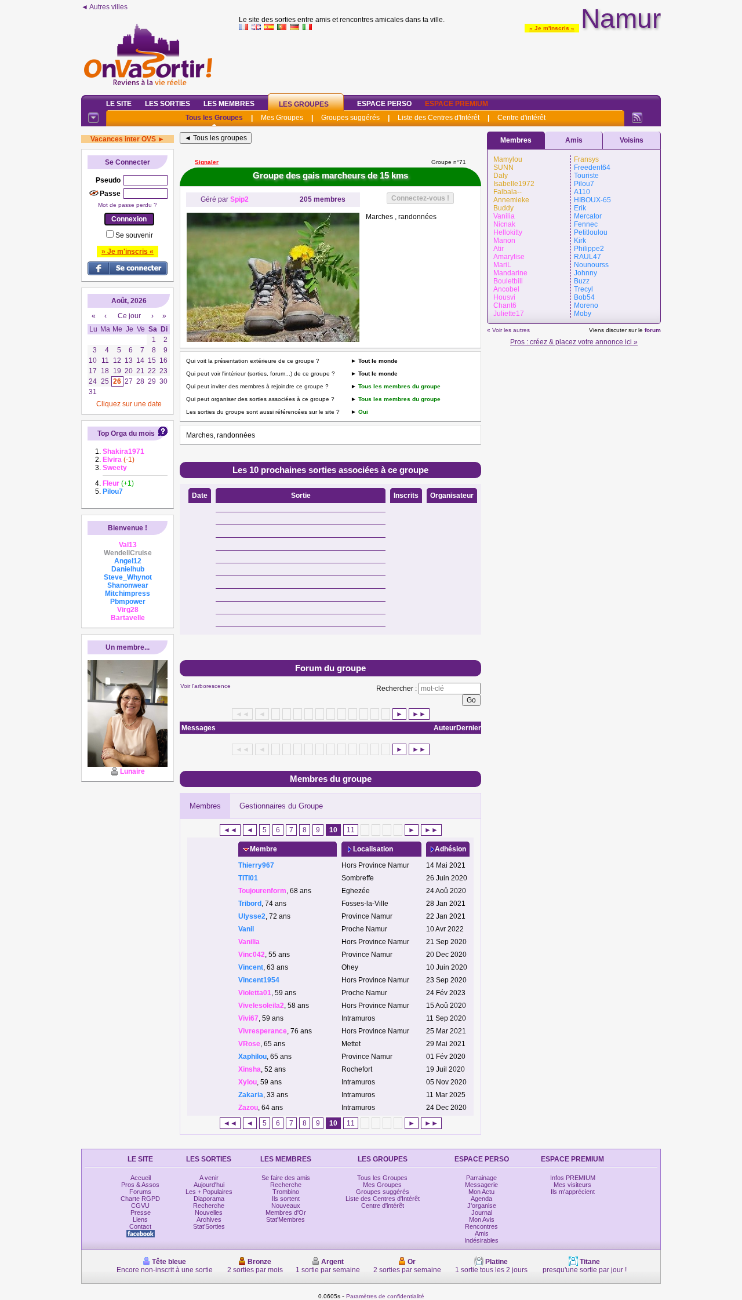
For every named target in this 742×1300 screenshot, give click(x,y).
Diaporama (209, 1198)
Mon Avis (481, 1219)
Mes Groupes (282, 118)
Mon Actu (481, 1191)
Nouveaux (285, 1205)
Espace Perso (384, 104)
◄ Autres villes (104, 7)
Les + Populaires (209, 1191)
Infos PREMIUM (572, 1177)
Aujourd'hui (209, 1184)
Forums (140, 1191)
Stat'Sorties (209, 1226)
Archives (209, 1219)
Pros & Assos (140, 1184)
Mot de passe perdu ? (127, 205)
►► (419, 714)
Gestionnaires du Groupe (281, 806)
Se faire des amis (285, 1177)
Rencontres (481, 1226)
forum (653, 330)
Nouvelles (209, 1212)
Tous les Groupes (214, 118)
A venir (209, 1177)
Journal (481, 1212)
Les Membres (228, 104)
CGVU (140, 1205)
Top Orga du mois (126, 433)
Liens (140, 1219)
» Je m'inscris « (551, 28)
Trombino (285, 1191)
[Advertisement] (450, 60)
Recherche (208, 1205)
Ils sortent (286, 1198)
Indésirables (481, 1240)
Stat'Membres (285, 1219)
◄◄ (230, 830)
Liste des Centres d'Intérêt (438, 118)
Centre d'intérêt (521, 118)
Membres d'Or (285, 1212)
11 (351, 830)
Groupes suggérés (350, 118)
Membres (205, 806)
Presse (140, 1212)
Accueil (140, 1177)
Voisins (631, 140)
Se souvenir (134, 235)
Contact (140, 1226)
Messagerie (481, 1184)
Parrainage (481, 1177)
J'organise (481, 1205)
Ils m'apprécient (573, 1191)
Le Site (119, 104)
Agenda (481, 1198)
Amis (574, 140)
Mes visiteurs (572, 1184)
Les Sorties (167, 104)
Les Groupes (304, 104)
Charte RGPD (140, 1198)
